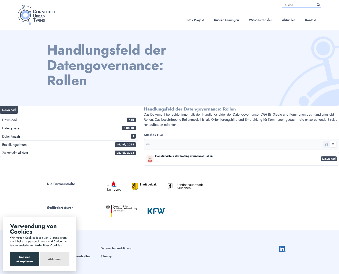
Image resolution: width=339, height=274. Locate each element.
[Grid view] (326, 144)
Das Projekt (195, 20)
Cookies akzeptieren (24, 259)
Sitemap (106, 256)
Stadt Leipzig (144, 186)
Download (9, 110)
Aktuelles (288, 20)
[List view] (333, 144)
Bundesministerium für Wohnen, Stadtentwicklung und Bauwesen (121, 211)
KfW (156, 211)
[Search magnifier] (318, 4)
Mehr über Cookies (48, 245)
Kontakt (310, 20)
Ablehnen (55, 259)
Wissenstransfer (260, 20)
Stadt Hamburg (113, 186)
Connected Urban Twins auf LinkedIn (282, 249)
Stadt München (185, 186)
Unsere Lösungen (226, 20)
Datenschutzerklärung (116, 248)
